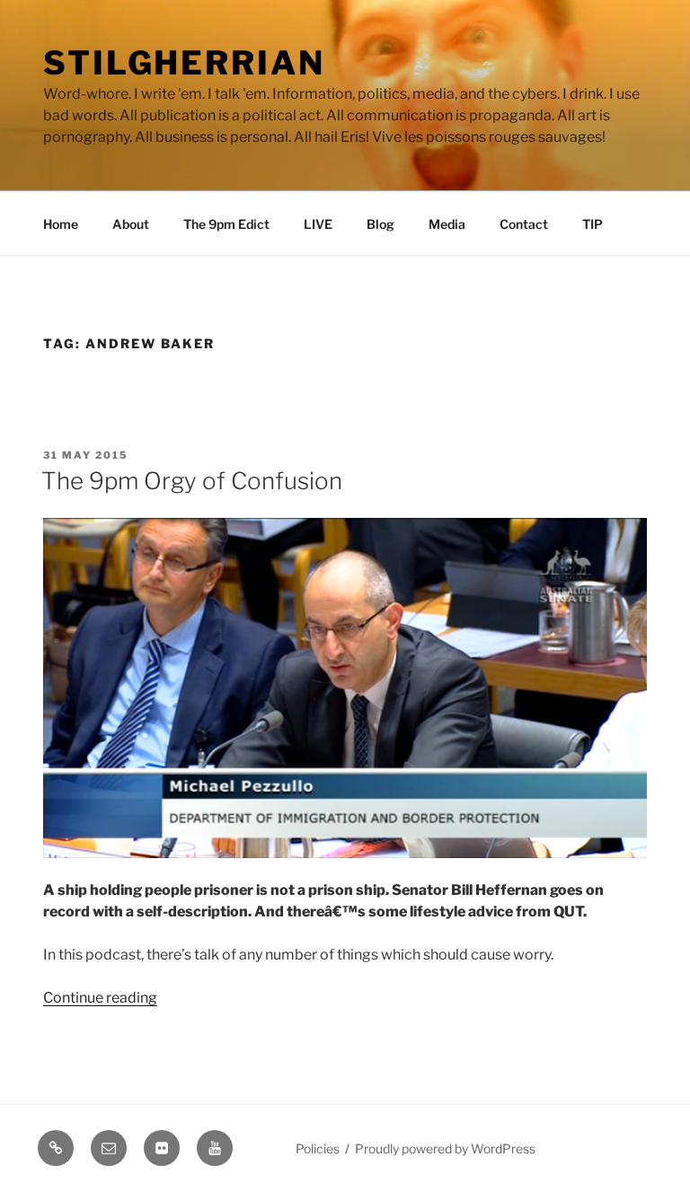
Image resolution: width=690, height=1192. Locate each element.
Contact (524, 224)
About (130, 224)
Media (447, 224)
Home (60, 224)
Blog (380, 224)
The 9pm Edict (226, 224)
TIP (592, 224)
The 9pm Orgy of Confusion (191, 481)
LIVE (318, 224)
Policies (318, 1148)
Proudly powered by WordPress (445, 1148)
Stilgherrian (184, 63)
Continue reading (100, 997)
